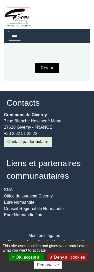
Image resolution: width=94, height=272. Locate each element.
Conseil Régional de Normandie (34, 208)
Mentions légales (44, 235)
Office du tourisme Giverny (28, 196)
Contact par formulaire (27, 141)
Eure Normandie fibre (24, 215)
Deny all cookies (69, 257)
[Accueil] (17, 14)
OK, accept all (28, 257)
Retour (47, 68)
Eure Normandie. (20, 202)
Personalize (48, 265)
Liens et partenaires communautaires (44, 169)
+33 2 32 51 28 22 (20, 133)
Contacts (23, 102)
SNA (8, 190)
